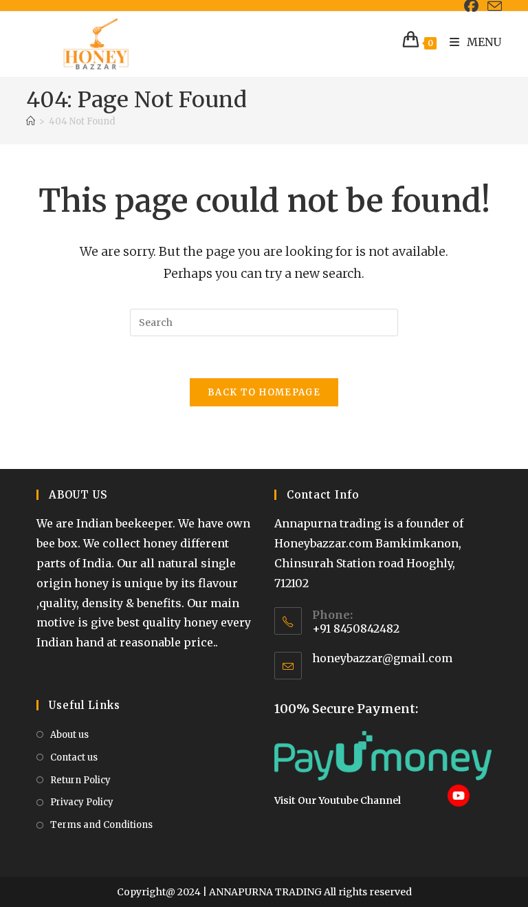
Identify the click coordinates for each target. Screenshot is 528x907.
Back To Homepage (264, 392)
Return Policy (80, 780)
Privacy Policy (81, 802)
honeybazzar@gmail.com (382, 658)
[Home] (30, 121)
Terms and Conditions (101, 825)
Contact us (74, 757)
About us (69, 735)
